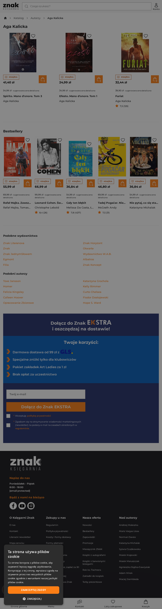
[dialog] (33, 575)
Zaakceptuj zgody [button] (33, 590)
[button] (33, 598)
